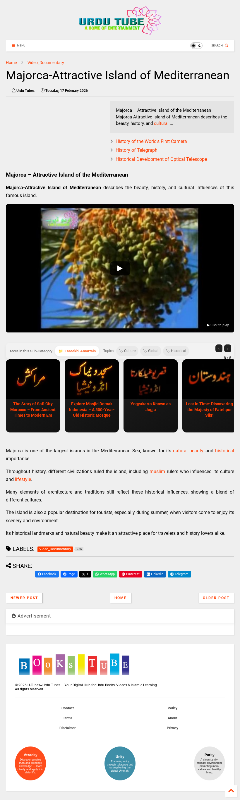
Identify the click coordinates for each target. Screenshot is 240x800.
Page (71, 574)
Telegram (181, 574)
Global (153, 351)
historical (224, 451)
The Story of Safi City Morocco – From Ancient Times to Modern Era (33, 409)
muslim (157, 471)
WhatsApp (107, 574)
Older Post (216, 598)
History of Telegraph (136, 150)
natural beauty (188, 451)
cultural (161, 123)
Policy (172, 708)
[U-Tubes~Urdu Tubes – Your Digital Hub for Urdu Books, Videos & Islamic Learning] (120, 32)
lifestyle (23, 479)
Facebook (49, 574)
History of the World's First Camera (151, 141)
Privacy (172, 728)
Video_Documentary (46, 62)
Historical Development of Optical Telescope (161, 159)
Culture (130, 351)
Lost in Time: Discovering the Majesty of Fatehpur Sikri (209, 409)
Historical (178, 351)
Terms (67, 718)
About (172, 718)
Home (11, 62)
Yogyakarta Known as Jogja (151, 406)
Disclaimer (67, 728)
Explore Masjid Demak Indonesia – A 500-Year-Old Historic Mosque (92, 409)
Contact (67, 708)
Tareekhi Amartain (80, 351)
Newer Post (24, 598)
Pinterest (133, 574)
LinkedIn (157, 574)
